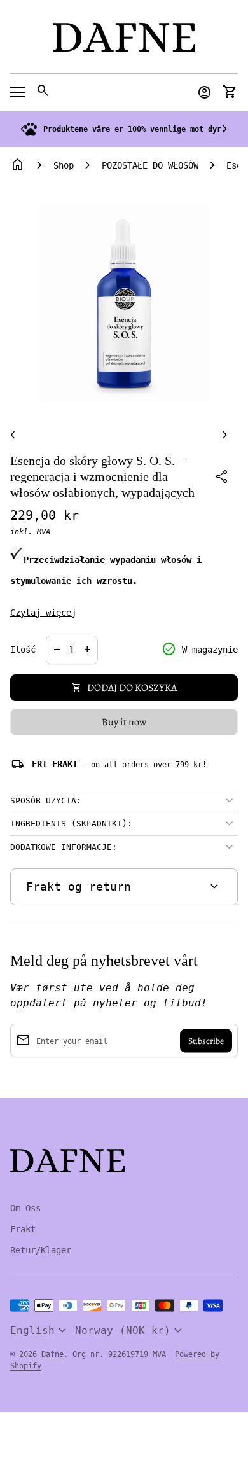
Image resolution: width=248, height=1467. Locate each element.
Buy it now (124, 722)
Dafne (52, 1354)
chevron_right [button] (225, 129)
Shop (63, 165)
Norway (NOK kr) (130, 1330)
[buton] (40, 1330)
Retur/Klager (40, 1250)
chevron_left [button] (23, 129)
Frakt (23, 1229)
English (40, 1330)
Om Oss (25, 1208)
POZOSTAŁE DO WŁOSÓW (150, 165)
